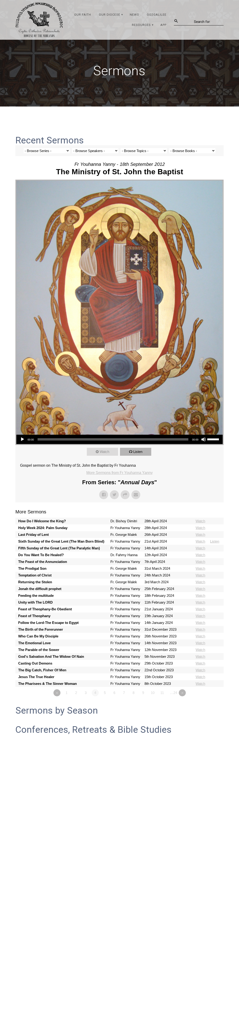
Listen (137, 452)
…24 (173, 693)
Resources (141, 25)
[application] (119, 439)
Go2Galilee (156, 14)
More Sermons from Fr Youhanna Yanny (119, 473)
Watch (104, 452)
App (163, 25)
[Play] (22, 439)
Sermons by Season (56, 710)
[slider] (213, 439)
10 (153, 693)
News (134, 14)
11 (162, 693)
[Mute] (203, 439)
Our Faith (82, 14)
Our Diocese (109, 14)
